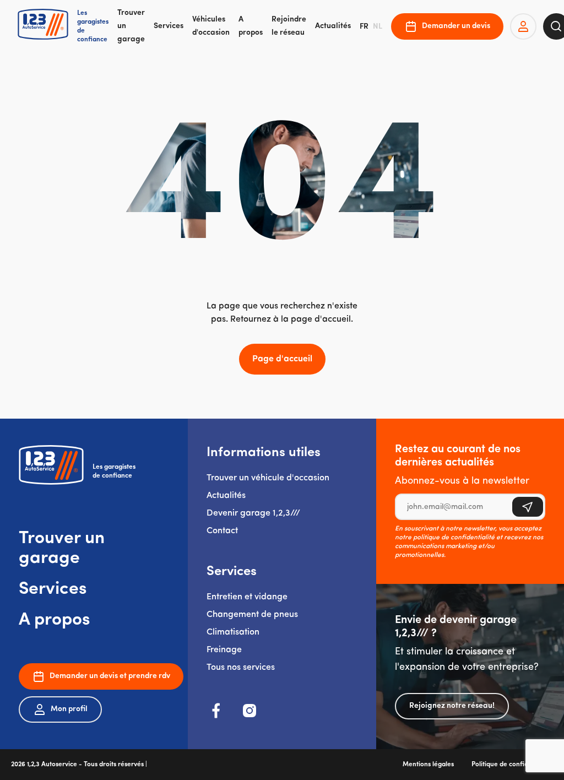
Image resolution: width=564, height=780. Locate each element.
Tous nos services (241, 667)
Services (168, 26)
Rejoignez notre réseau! (452, 706)
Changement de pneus (252, 614)
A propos (250, 26)
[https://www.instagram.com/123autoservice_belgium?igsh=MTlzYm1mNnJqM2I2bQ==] (249, 711)
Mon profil (69, 709)
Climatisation (233, 632)
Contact (222, 531)
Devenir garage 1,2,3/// (253, 513)
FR (364, 27)
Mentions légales (428, 764)
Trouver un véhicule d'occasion (268, 478)
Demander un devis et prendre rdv (110, 676)
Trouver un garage (131, 26)
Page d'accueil (282, 359)
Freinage (224, 650)
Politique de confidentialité (512, 764)
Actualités (333, 26)
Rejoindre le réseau (289, 26)
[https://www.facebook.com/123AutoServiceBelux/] (216, 711)
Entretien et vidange (247, 597)
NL (377, 27)
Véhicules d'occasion (211, 26)
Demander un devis (456, 26)
